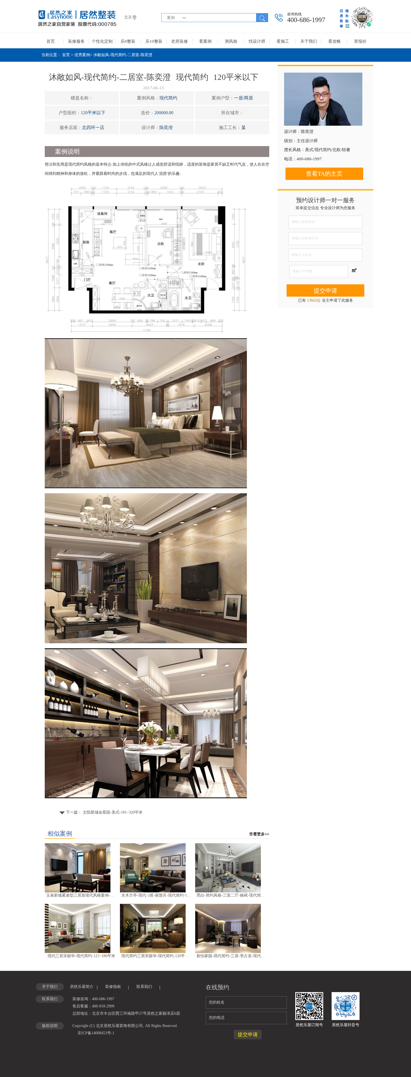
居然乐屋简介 (81, 987)
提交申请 (325, 290)
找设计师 (257, 41)
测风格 (231, 41)
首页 (50, 41)
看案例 (205, 41)
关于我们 (308, 41)
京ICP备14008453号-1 (95, 1033)
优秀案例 (82, 55)
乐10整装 (153, 41)
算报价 (360, 41)
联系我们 (144, 987)
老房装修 (179, 41)
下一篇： (104, 812)
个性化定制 (102, 41)
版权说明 (50, 1026)
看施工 (283, 41)
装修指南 (113, 987)
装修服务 (76, 41)
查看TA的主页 (324, 173)
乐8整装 (128, 41)
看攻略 (334, 41)
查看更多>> (259, 834)
